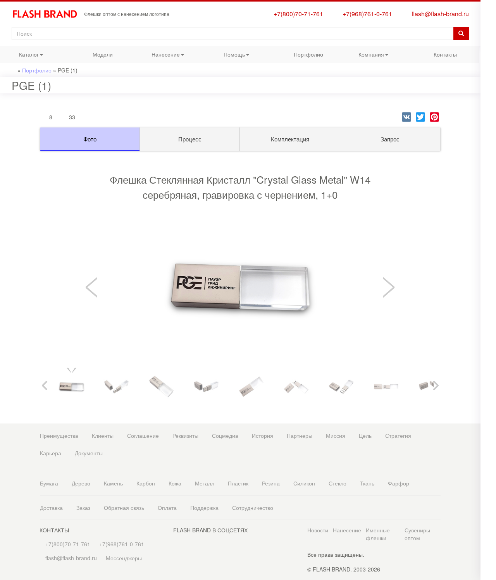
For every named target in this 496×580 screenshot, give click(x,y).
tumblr (488, 259)
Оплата (167, 507)
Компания (363, 56)
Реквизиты (185, 435)
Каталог (19, 56)
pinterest (488, 228)
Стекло (337, 483)
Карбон (145, 483)
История (262, 435)
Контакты (445, 54)
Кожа (175, 483)
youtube (488, 243)
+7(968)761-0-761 (365, 13)
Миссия (335, 435)
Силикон (304, 483)
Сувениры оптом (417, 534)
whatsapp (488, 152)
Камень (113, 483)
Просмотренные (488, 34)
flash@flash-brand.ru (438, 13)
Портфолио (308, 54)
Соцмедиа (225, 435)
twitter (488, 212)
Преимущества (59, 435)
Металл (204, 483)
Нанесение (158, 56)
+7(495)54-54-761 (488, 63)
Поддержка (204, 507)
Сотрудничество (252, 507)
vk (488, 197)
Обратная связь (124, 507)
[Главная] (48, 14)
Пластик (238, 483)
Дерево (81, 483)
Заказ (83, 507)
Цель (365, 435)
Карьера (50, 453)
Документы (89, 453)
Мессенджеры (124, 558)
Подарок (488, 123)
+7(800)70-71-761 (296, 13)
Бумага (49, 483)
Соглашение (143, 435)
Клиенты (103, 435)
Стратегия (398, 435)
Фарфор (398, 483)
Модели (103, 54)
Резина (271, 483)
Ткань (367, 483)
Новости (317, 530)
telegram (488, 168)
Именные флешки (378, 534)
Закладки (488, 18)
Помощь (225, 56)
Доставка (51, 507)
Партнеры (299, 435)
